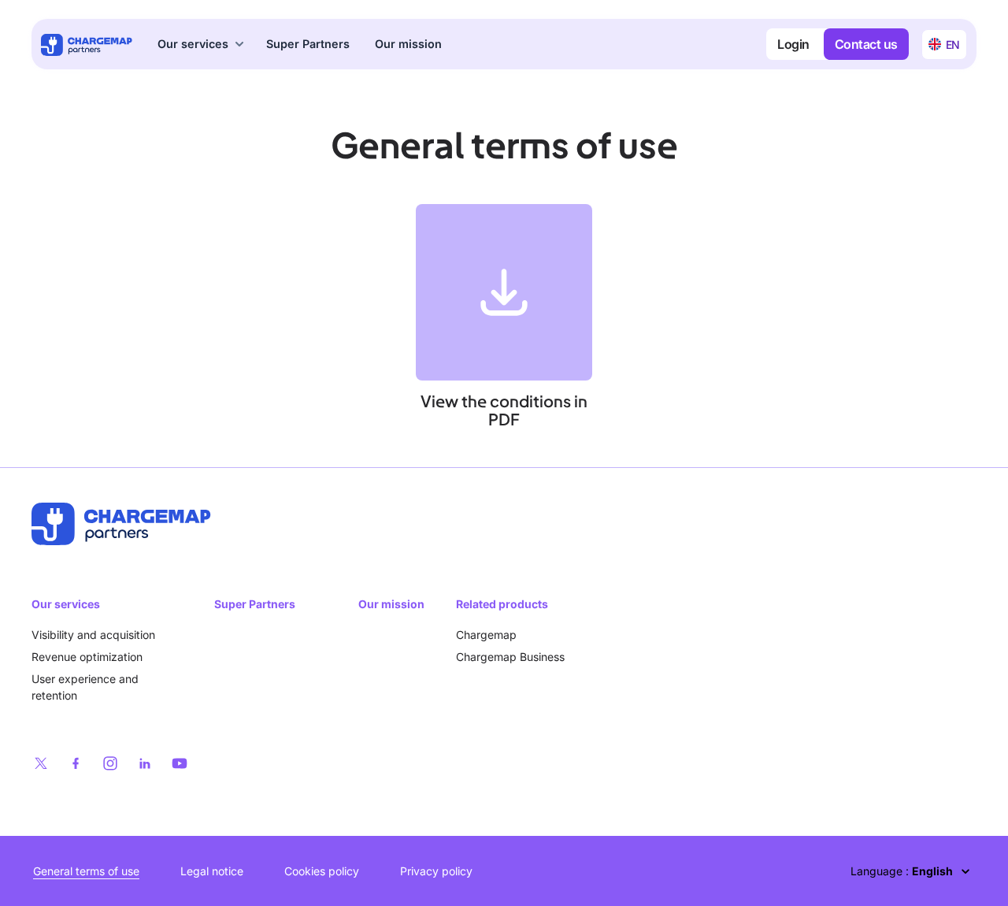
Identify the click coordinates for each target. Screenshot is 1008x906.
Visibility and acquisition (93, 634)
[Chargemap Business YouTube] (179, 763)
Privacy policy (436, 871)
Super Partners (308, 43)
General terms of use (86, 871)
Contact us (866, 44)
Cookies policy (321, 871)
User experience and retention (85, 687)
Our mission (408, 43)
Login (793, 44)
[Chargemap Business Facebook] (75, 763)
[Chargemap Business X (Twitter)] (41, 763)
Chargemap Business (510, 656)
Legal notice (211, 871)
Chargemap (486, 634)
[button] (202, 44)
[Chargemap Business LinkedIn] (144, 763)
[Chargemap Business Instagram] (110, 763)
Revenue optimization (87, 656)
